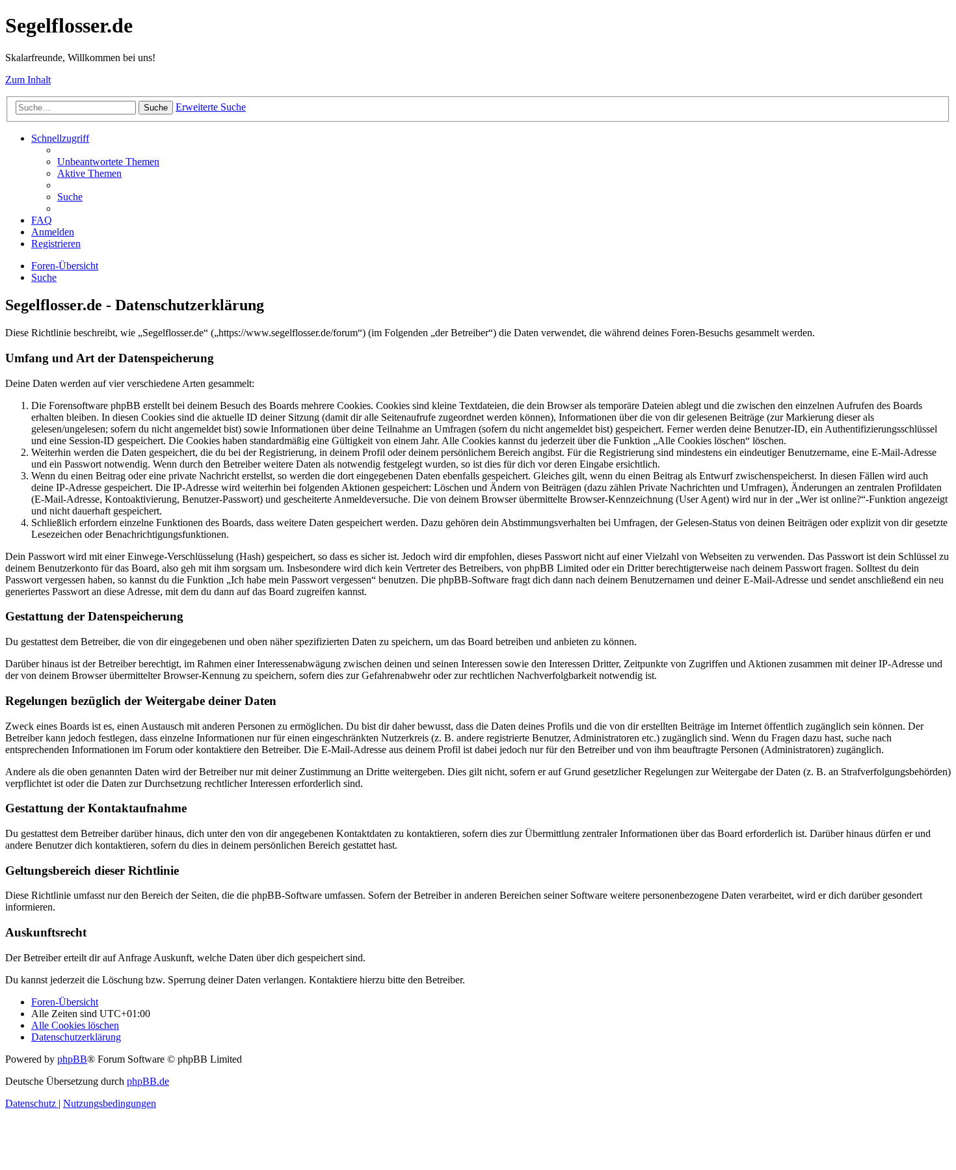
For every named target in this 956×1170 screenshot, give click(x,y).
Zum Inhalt (28, 79)
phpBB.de (148, 1081)
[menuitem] (108, 161)
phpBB (72, 1059)
